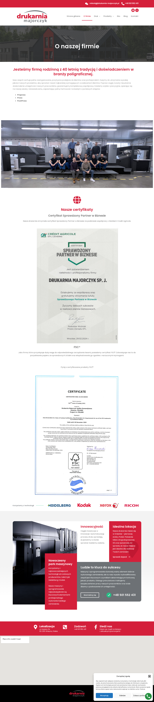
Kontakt (134, 16)
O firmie (87, 16)
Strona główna (73, 16)
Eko (118, 16)
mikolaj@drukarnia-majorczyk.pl (104, 3)
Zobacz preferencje (141, 695)
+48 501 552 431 (80, 629)
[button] (149, 676)
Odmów (122, 695)
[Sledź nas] (95, 627)
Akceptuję (104, 695)
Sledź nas (106, 626)
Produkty (107, 16)
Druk (96, 16)
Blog (126, 16)
